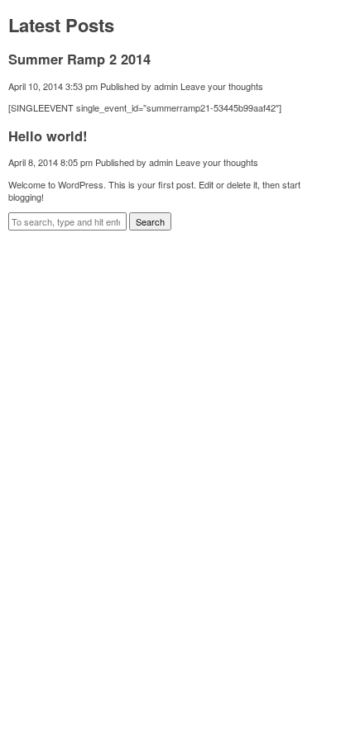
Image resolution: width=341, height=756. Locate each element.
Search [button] (150, 221)
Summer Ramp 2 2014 (79, 59)
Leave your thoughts (221, 86)
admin (166, 86)
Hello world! (48, 135)
